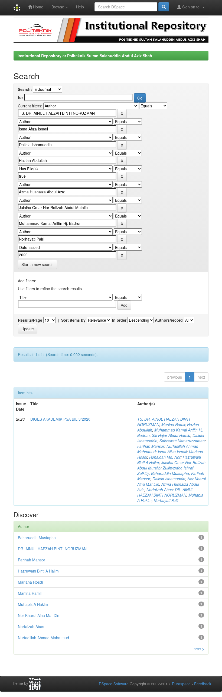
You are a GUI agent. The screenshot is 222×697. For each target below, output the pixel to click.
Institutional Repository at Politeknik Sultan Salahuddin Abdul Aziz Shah (85, 55)
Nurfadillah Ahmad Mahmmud (43, 637)
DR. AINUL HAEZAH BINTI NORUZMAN (165, 492)
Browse (58, 6)
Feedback (202, 683)
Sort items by (73, 320)
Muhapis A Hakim (33, 604)
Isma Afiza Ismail (172, 451)
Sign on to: (191, 6)
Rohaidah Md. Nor (165, 457)
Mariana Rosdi (30, 582)
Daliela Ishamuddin (168, 478)
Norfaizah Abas (159, 489)
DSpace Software (114, 683)
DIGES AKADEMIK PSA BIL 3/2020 (60, 419)
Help (80, 6)
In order (119, 320)
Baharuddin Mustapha (170, 473)
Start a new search (37, 264)
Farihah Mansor (150, 446)
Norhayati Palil (166, 500)
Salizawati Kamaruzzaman (182, 440)
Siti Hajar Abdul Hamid (171, 435)
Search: (25, 89)
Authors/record (169, 320)
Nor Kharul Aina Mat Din (38, 615)
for (20, 97)
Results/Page (30, 320)
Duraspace (181, 683)
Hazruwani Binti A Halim (38, 571)
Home (37, 6)
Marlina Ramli (173, 424)
